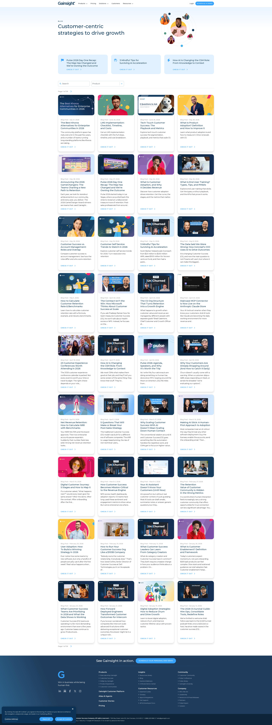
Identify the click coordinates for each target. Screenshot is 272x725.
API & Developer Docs (147, 703)
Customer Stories (106, 701)
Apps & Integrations (146, 697)
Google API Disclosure (93, 720)
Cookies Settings (11, 719)
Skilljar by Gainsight (106, 681)
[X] (75, 691)
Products (81, 3)
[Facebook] (70, 691)
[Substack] (65, 691)
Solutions (102, 3)
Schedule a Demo (205, 3)
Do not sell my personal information (113, 720)
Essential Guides (145, 692)
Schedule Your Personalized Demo (156, 661)
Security (82, 720)
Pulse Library (183, 681)
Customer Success (106, 678)
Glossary (142, 694)
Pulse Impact (183, 703)
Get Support (144, 700)
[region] (39, 715)
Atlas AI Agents (105, 696)
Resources (127, 3)
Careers (182, 706)
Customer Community (187, 675)
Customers (116, 3)
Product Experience (107, 684)
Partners (182, 700)
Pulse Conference (185, 678)
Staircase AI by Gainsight (108, 675)
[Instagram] (80, 691)
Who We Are (183, 692)
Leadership (183, 694)
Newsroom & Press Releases (189, 697)
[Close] (72, 709)
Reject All (46, 719)
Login (192, 3)
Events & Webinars (146, 681)
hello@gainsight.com (163, 718)
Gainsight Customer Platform (111, 691)
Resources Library (146, 675)
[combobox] (107, 83)
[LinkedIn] (59, 691)
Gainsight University (186, 684)
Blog (141, 678)
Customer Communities (108, 687)
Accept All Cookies (64, 719)
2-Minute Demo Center (148, 684)
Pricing (93, 3)
